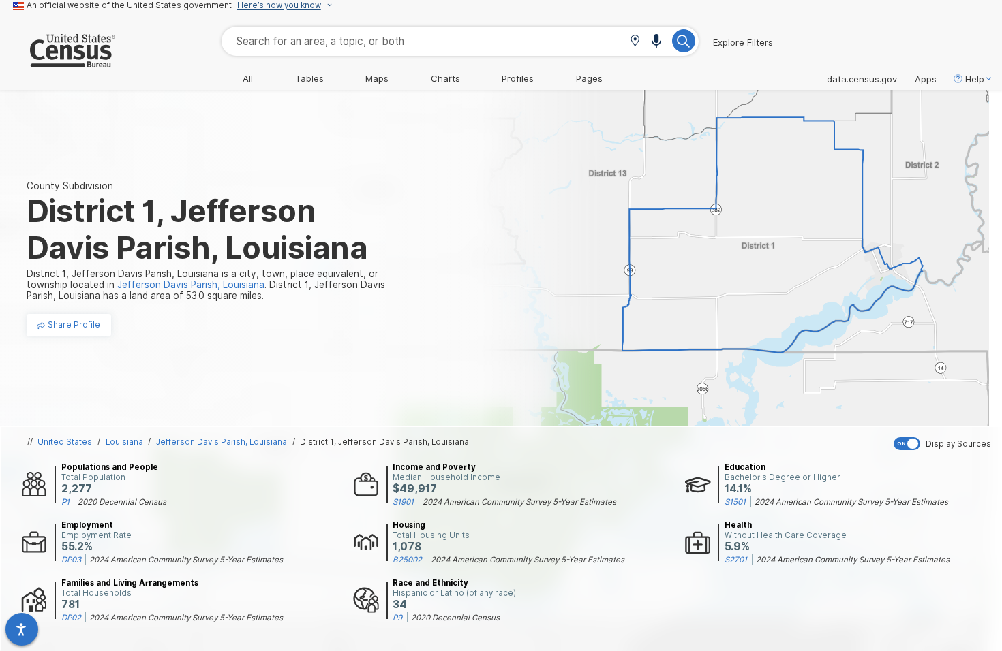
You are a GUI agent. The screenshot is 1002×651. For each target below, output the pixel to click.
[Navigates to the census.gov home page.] (57, 62)
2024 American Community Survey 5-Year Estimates (519, 502)
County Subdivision (70, 185)
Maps (377, 78)
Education (745, 467)
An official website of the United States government (129, 5)
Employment (87, 525)
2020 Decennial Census (122, 502)
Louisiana (124, 442)
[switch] (945, 443)
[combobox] (460, 41)
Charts (445, 78)
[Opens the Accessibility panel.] (21, 629)
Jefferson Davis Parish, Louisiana (221, 442)
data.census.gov (862, 79)
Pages (589, 78)
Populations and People (109, 467)
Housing (409, 525)
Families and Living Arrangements (129, 583)
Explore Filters (743, 42)
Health (738, 525)
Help (974, 79)
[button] (634, 42)
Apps (926, 79)
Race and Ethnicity (430, 583)
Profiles (518, 78)
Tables (309, 78)
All (248, 78)
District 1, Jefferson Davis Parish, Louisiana (384, 442)
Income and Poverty (434, 467)
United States (64, 442)
